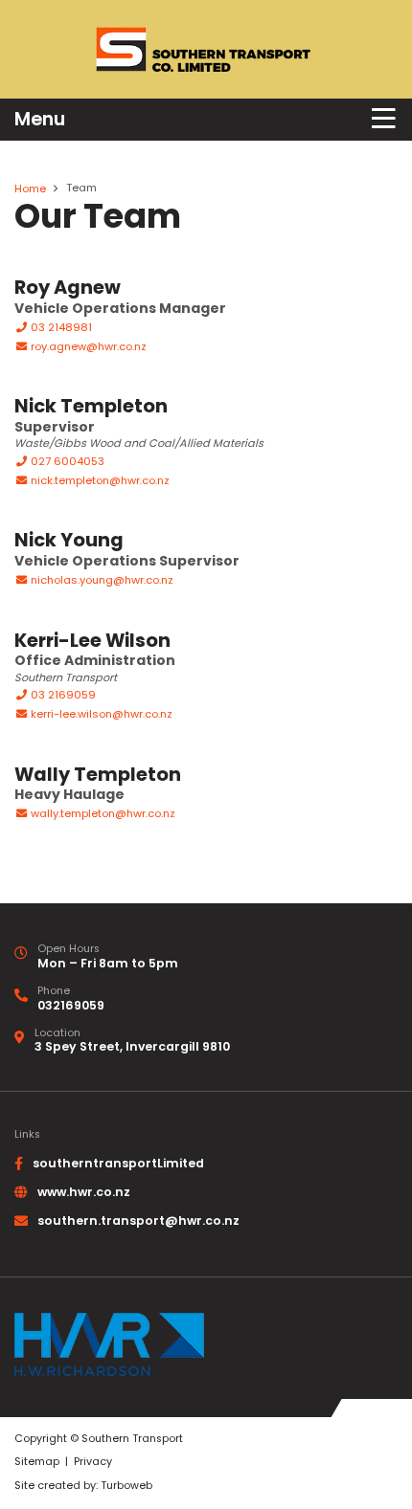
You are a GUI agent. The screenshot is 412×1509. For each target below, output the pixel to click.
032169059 (70, 1005)
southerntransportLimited (118, 1163)
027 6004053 (66, 461)
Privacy (93, 1461)
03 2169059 (62, 694)
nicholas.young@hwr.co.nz (102, 580)
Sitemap (36, 1461)
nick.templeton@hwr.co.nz (100, 480)
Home (30, 188)
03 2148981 (60, 327)
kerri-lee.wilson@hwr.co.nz (101, 713)
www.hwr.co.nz (83, 1192)
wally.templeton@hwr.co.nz (103, 813)
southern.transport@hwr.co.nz (138, 1220)
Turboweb (126, 1485)
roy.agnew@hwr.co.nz (89, 346)
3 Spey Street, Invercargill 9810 (132, 1046)
